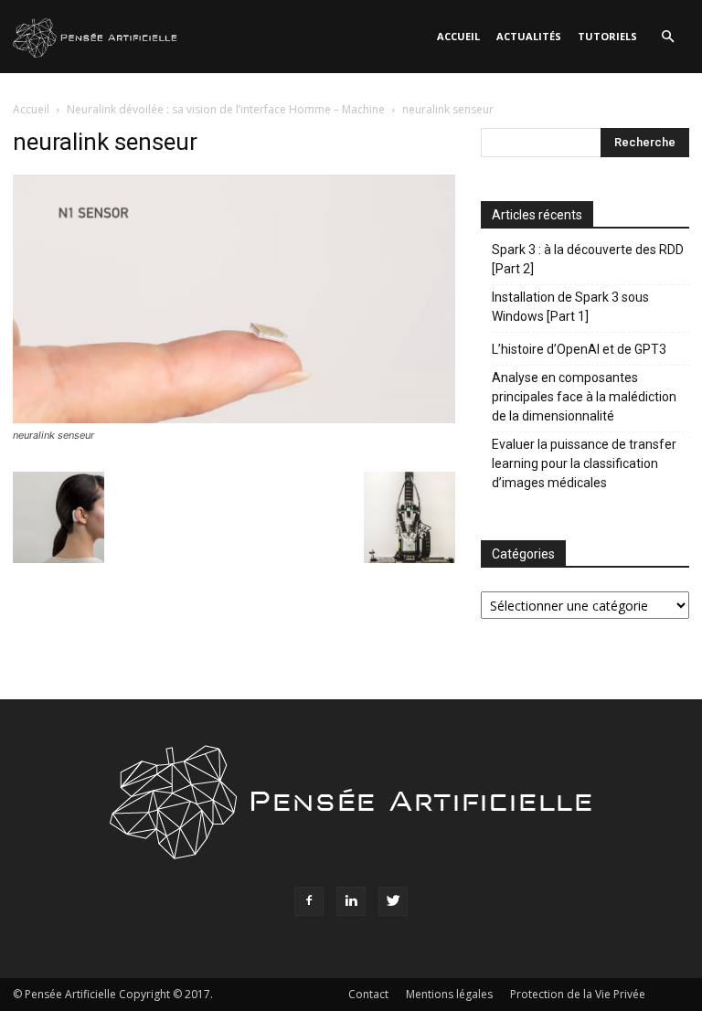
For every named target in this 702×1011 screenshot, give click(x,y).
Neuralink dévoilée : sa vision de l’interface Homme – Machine (226, 109)
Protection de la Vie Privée (577, 994)
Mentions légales (449, 994)
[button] (667, 37)
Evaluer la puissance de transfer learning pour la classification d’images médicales (584, 463)
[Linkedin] (351, 901)
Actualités (528, 36)
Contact (368, 994)
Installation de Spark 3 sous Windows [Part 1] (570, 307)
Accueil (458, 36)
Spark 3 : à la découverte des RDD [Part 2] (588, 259)
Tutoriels (607, 36)
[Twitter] (393, 901)
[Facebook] (309, 901)
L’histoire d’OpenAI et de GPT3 (579, 349)
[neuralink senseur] (234, 418)
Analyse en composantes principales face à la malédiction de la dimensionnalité (584, 396)
